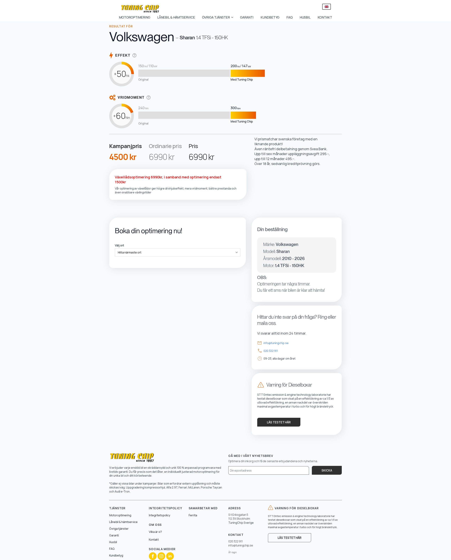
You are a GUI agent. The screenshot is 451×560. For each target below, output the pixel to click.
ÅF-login (232, 552)
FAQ (289, 17)
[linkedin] (170, 556)
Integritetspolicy (159, 515)
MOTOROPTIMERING (134, 17)
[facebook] (153, 556)
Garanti (114, 535)
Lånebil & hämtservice (123, 522)
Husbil (113, 542)
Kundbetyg (116, 555)
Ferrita (193, 515)
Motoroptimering (120, 515)
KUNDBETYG (270, 17)
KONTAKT (325, 17)
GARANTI (247, 17)
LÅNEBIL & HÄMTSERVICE (176, 17)
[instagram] (161, 556)
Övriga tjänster (119, 529)
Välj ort (119, 245)
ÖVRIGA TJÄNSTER (216, 17)
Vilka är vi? (155, 532)
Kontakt (154, 539)
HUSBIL (305, 17)
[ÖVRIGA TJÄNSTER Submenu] (233, 17)
